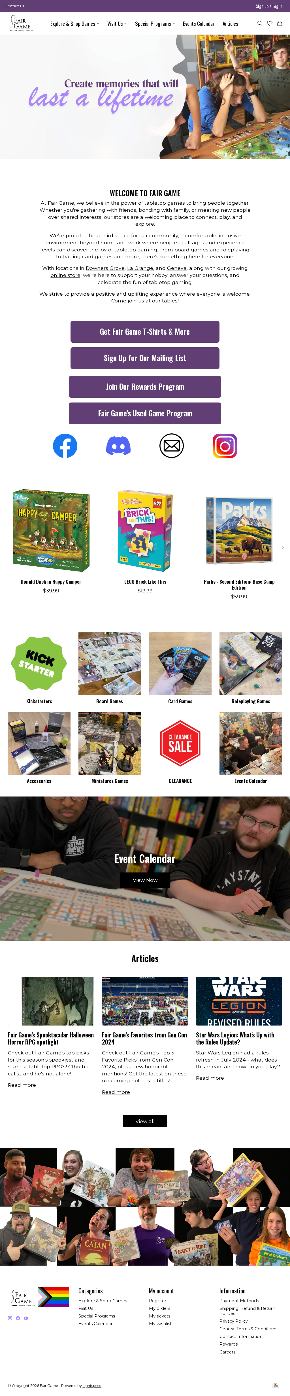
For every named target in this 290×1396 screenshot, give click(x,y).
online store (65, 275)
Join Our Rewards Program (145, 386)
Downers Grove (105, 268)
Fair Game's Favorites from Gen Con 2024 (144, 1038)
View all (145, 1121)
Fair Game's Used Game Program (145, 413)
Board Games (109, 701)
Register (157, 1300)
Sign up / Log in (269, 6)
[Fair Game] (21, 23)
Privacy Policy (233, 1321)
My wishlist (160, 1323)
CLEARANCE (180, 780)
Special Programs (96, 1316)
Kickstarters (39, 701)
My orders (159, 1308)
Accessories (39, 780)
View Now (145, 880)
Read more (22, 1085)
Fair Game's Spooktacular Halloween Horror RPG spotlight (51, 1038)
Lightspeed (92, 1386)
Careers (227, 1352)
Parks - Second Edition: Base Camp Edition (239, 584)
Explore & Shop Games (102, 1300)
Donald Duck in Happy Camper (51, 581)
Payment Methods (239, 1300)
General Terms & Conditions (248, 1328)
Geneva (177, 268)
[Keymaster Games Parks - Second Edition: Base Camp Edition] (239, 531)
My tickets (159, 1316)
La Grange (140, 268)
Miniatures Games (109, 780)
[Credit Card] (275, 1385)
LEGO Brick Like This (145, 581)
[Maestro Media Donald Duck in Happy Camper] (51, 531)
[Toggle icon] (259, 23)
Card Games (180, 701)
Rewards (228, 1344)
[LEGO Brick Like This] (145, 531)
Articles (230, 23)
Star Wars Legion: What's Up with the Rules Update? (235, 1038)
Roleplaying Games (251, 701)
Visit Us (85, 1308)
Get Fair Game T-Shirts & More (145, 331)
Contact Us (14, 6)
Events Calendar (199, 23)
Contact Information (241, 1336)
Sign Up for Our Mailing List (145, 357)
